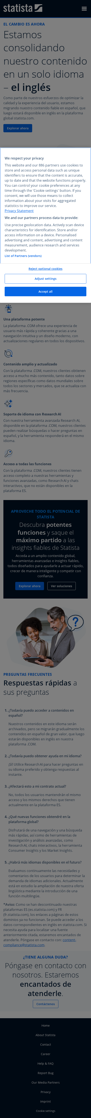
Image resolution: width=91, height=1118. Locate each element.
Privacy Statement (19, 210)
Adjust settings (46, 279)
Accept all (45, 291)
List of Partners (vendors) (23, 256)
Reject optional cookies (45, 269)
